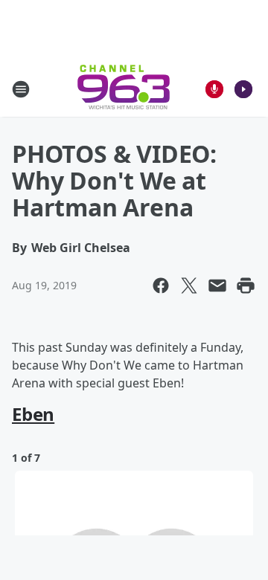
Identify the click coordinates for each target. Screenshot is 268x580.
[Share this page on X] (189, 285)
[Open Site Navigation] (21, 89)
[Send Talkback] (214, 89)
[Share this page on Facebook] (160, 285)
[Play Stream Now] (243, 89)
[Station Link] (123, 89)
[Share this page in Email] (217, 285)
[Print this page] (245, 285)
